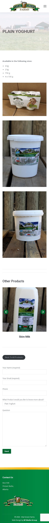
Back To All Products (14, 357)
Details (24, 309)
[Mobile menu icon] (44, 6)
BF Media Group (30, 520)
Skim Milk (24, 336)
